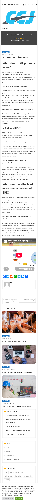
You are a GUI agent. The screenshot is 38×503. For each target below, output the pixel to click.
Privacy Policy (10, 456)
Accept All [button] (19, 499)
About (7, 447)
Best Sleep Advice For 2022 (14, 427)
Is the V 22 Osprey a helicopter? (29, 300)
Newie (11, 54)
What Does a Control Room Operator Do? (16, 406)
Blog (6, 472)
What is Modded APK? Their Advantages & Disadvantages (18, 421)
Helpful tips (8, 476)
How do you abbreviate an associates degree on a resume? (10, 301)
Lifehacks (6, 52)
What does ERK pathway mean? (15, 57)
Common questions (16, 472)
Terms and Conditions (12, 460)
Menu (6, 29)
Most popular (28, 476)
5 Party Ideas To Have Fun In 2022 (14, 342)
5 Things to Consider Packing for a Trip (17, 415)
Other (7, 480)
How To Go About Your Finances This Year (18, 431)
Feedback (9, 451)
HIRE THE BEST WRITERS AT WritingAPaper (17, 372)
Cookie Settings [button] (8, 499)
